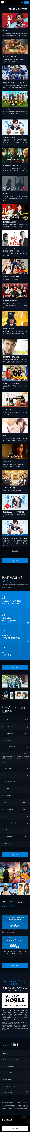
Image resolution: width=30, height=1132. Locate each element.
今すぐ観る (15, 561)
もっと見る (15, 551)
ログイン (26, 2)
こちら (25, 761)
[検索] (22, 2)
